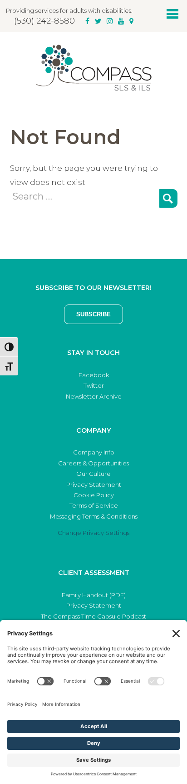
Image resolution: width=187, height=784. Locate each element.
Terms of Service (93, 505)
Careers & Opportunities (93, 463)
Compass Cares (93, 67)
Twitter (94, 385)
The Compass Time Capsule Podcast (93, 616)
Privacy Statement (93, 484)
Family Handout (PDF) (94, 595)
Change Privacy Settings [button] (93, 532)
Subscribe (93, 314)
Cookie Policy (94, 495)
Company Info (93, 452)
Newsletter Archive (94, 396)
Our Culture (93, 473)
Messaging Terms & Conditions (94, 516)
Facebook (94, 375)
